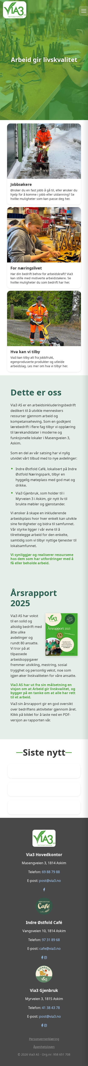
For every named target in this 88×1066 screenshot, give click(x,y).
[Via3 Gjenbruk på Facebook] (42, 1025)
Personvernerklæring (44, 1039)
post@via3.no (50, 880)
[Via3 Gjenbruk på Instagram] (45, 1025)
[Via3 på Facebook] (44, 889)
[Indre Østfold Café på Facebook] (42, 957)
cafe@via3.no (50, 948)
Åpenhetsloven (44, 1047)
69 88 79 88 (51, 872)
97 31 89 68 (51, 939)
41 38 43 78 (51, 1007)
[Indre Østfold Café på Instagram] (45, 957)
